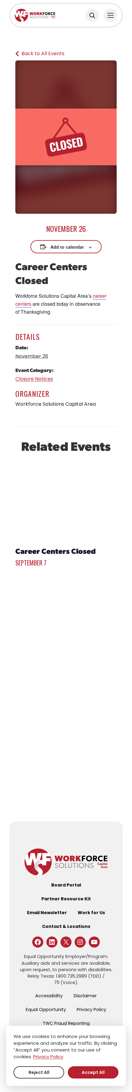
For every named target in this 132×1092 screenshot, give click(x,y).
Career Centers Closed (55, 551)
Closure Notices (34, 378)
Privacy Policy (48, 1056)
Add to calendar (67, 247)
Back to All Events (42, 53)
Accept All (93, 1072)
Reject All (39, 1072)
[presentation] (66, 500)
